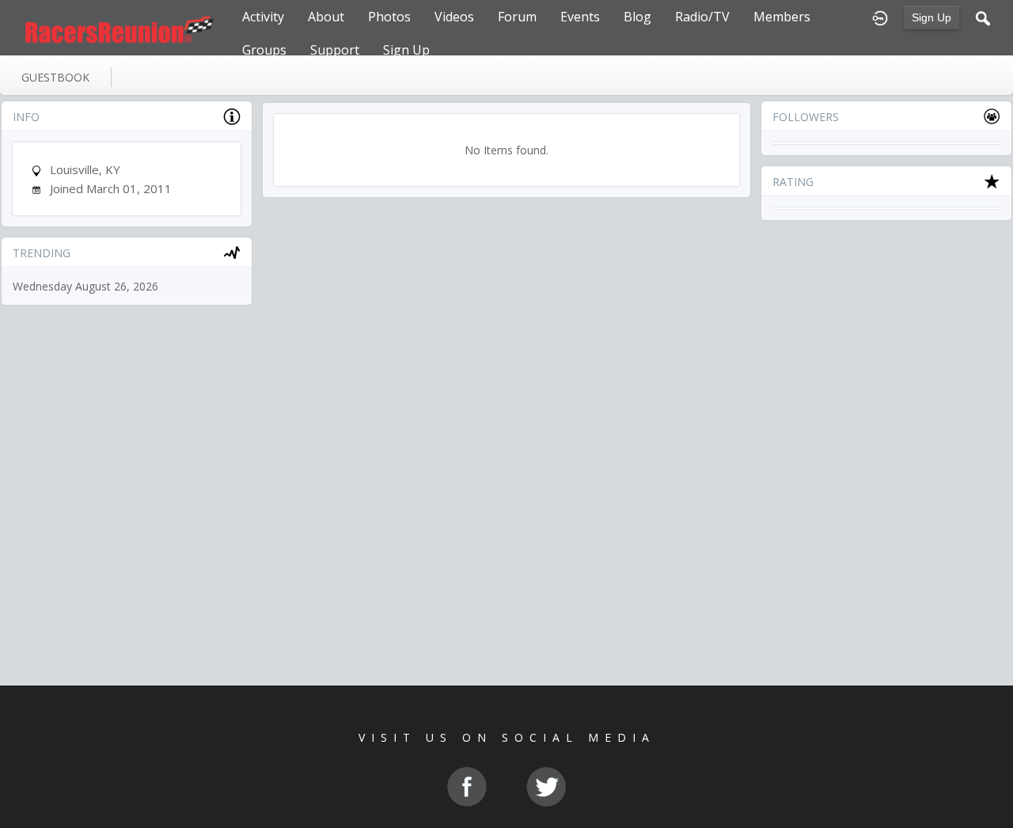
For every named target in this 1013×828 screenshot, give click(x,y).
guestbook (55, 77)
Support (334, 50)
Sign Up (931, 17)
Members (781, 16)
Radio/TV (702, 16)
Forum (517, 16)
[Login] (880, 16)
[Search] (983, 16)
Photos (389, 16)
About (326, 16)
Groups (264, 50)
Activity (263, 16)
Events (580, 16)
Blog (637, 16)
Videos (454, 16)
